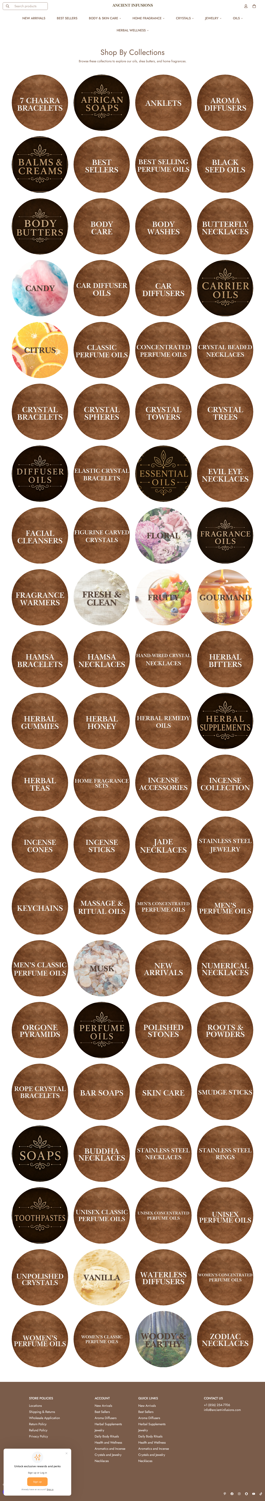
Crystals (183, 18)
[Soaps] (40, 1154)
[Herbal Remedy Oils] (163, 721)
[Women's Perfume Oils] (40, 1339)
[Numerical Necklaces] (225, 968)
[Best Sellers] (102, 164)
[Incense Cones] (40, 844)
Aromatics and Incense (110, 1448)
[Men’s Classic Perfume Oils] (40, 968)
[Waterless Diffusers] (163, 1277)
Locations (35, 1405)
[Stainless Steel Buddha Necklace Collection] (102, 1154)
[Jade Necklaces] (163, 844)
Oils (236, 18)
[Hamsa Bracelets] (40, 659)
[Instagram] (239, 1493)
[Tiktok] (260, 1493)
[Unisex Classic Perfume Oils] (102, 1215)
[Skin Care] (163, 1092)
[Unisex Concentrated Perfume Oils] (163, 1215)
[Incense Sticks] (102, 844)
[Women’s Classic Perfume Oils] (102, 1339)
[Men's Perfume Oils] (225, 906)
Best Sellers (67, 18)
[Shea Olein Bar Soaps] (102, 1092)
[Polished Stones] (163, 1030)
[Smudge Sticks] (225, 1092)
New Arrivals (33, 18)
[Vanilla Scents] (102, 1277)
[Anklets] (163, 103)
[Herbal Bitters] (225, 659)
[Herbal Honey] (102, 721)
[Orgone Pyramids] (40, 1030)
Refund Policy (38, 1430)
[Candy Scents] (40, 288)
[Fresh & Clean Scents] (102, 597)
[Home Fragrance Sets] (102, 783)
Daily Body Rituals (107, 1436)
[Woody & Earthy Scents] (163, 1339)
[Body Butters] (40, 226)
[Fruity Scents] (163, 597)
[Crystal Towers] (163, 412)
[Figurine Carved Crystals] (102, 535)
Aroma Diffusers (105, 1418)
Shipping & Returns (42, 1411)
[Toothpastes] (40, 1215)
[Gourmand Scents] (225, 597)
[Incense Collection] (225, 783)
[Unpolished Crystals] (40, 1277)
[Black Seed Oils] (225, 164)
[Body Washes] (163, 226)
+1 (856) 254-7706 (217, 1405)
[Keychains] (40, 906)
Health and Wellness (108, 1442)
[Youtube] (253, 1493)
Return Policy (38, 1424)
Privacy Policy (38, 1436)
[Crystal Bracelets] (40, 412)
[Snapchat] (246, 1493)
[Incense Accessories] (163, 783)
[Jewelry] (225, 844)
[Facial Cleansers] (40, 535)
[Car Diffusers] (163, 288)
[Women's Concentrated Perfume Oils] (225, 1277)
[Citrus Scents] (40, 350)
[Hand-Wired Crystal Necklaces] (163, 659)
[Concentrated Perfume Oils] (163, 350)
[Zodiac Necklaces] (225, 1339)
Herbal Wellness (131, 30)
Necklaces (102, 1461)
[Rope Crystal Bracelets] (40, 1092)
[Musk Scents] (102, 968)
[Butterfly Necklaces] (225, 226)
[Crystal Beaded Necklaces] (225, 350)
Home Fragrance (147, 18)
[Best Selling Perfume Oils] (163, 164)
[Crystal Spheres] (102, 412)
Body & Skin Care (103, 18)
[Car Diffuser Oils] (102, 288)
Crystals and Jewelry (108, 1454)
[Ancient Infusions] (132, 6)
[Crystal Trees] (225, 412)
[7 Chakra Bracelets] (40, 103)
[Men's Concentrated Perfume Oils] (163, 906)
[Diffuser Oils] (40, 474)
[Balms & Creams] (40, 164)
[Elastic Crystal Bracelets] (102, 474)
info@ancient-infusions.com (222, 1409)
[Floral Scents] (163, 535)
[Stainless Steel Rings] (225, 1154)
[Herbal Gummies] (40, 721)
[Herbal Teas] (40, 783)
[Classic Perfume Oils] (102, 350)
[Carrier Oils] (225, 288)
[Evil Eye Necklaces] (225, 474)
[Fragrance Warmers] (40, 597)
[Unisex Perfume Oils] (225, 1215)
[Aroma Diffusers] (225, 103)
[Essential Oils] (163, 474)
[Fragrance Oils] (225, 535)
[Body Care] (102, 226)
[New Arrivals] (163, 968)
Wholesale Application (44, 1418)
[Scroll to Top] (258, 1481)
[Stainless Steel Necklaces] (163, 1154)
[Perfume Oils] (102, 1030)
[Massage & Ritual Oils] (102, 906)
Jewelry (211, 18)
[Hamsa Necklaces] (102, 659)
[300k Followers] (232, 1493)
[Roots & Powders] (225, 1030)
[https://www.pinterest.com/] (224, 1493)
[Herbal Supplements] (225, 721)
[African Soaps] (102, 103)
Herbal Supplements (108, 1424)
